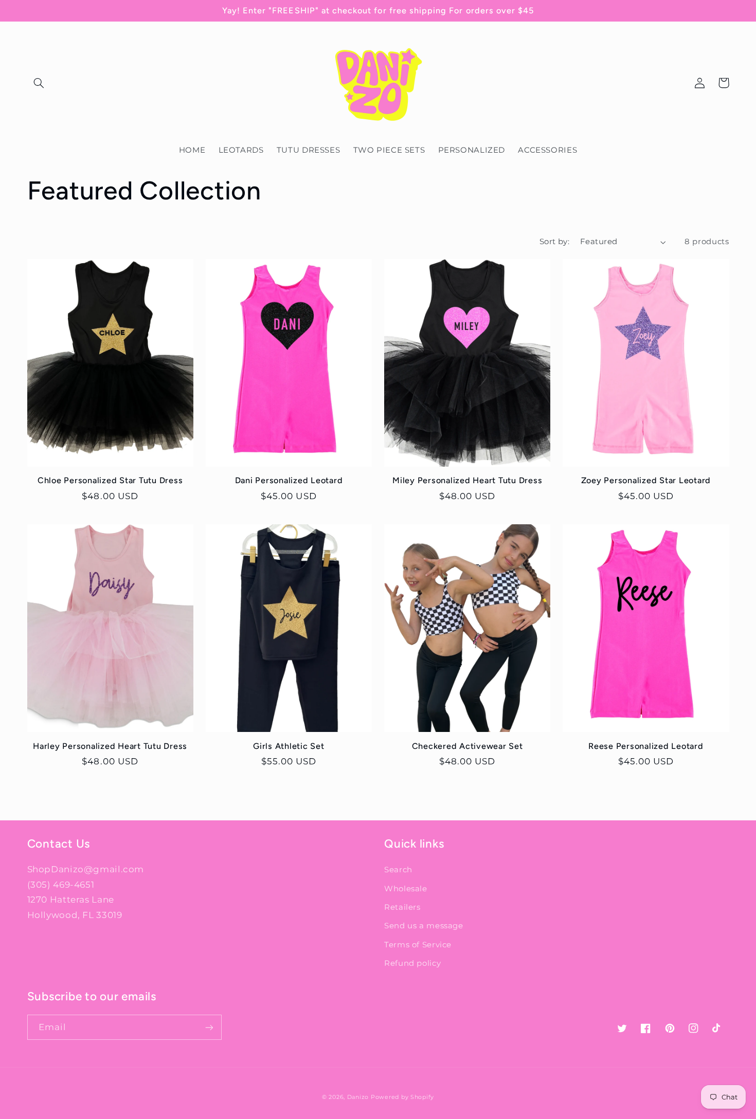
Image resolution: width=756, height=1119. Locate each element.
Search (398, 869)
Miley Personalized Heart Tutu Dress (467, 480)
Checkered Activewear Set (467, 746)
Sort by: (554, 241)
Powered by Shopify (402, 1097)
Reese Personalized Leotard (646, 746)
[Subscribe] (209, 1027)
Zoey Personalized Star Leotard (646, 480)
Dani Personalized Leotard (289, 480)
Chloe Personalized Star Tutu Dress (110, 480)
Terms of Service (418, 944)
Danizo (358, 1097)
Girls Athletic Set (289, 746)
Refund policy (412, 963)
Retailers (402, 907)
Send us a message (423, 925)
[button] (39, 83)
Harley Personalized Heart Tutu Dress (110, 746)
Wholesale (405, 888)
